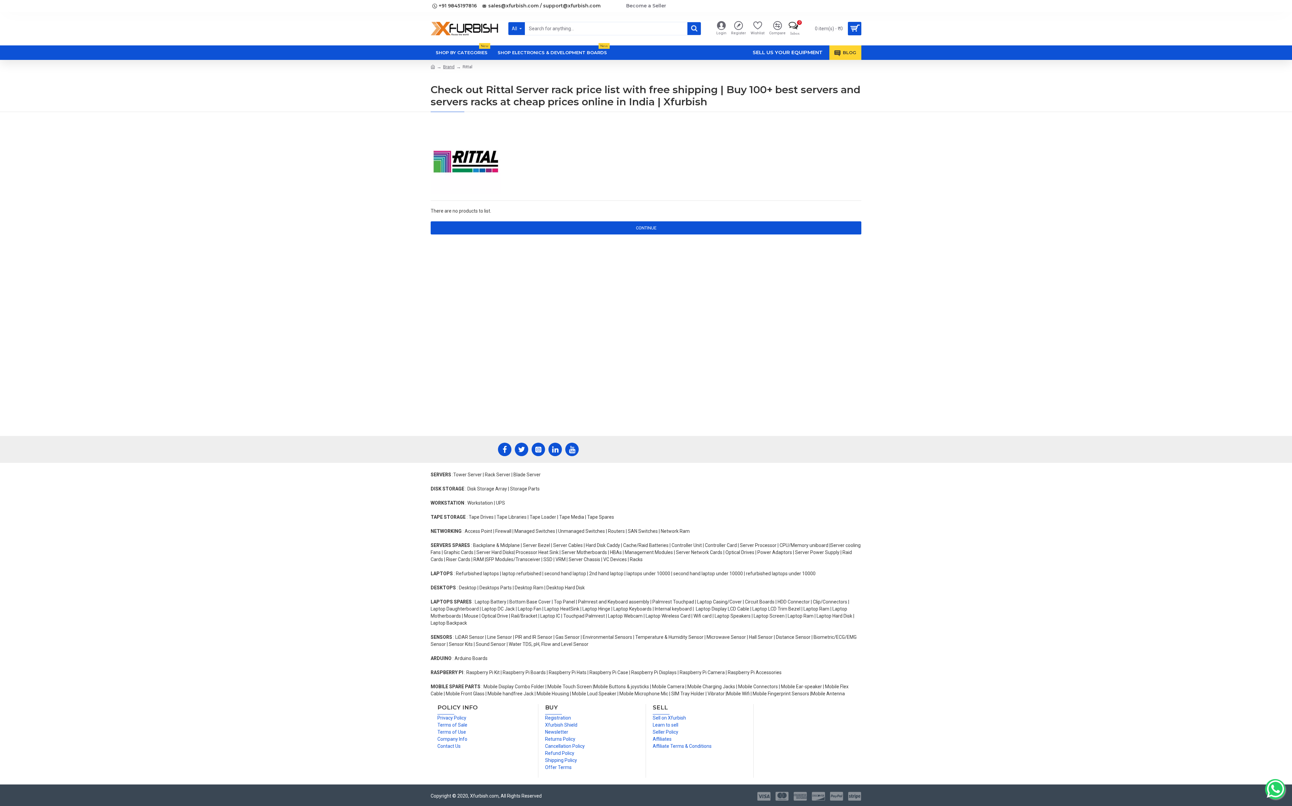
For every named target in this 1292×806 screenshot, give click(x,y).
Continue (646, 227)
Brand (449, 66)
